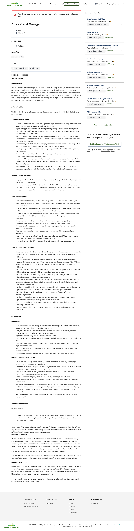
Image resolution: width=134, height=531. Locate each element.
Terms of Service (119, 525)
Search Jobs (71, 4)
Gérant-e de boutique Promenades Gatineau (102, 46)
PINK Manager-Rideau (94, 112)
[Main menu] (127, 4)
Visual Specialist (92, 32)
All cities (71, 509)
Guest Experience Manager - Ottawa (99, 99)
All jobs (71, 503)
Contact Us (94, 503)
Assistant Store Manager (95, 59)
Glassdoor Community (31, 506)
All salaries (72, 506)
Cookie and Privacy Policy (108, 151)
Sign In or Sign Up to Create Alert (105, 144)
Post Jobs (100, 4)
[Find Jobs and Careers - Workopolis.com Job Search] (14, 4)
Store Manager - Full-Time (96, 19)
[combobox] (34, 4)
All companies (73, 513)
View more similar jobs (103, 125)
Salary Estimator (29, 503)
